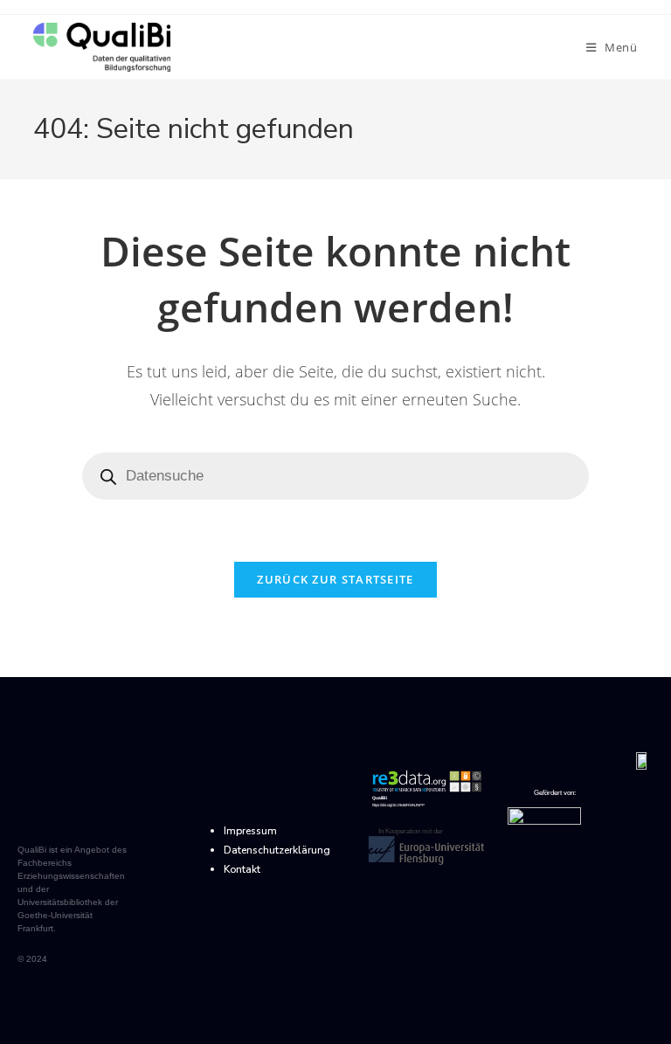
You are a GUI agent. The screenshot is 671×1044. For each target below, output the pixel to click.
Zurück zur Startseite (335, 579)
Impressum (250, 831)
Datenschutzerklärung (277, 850)
